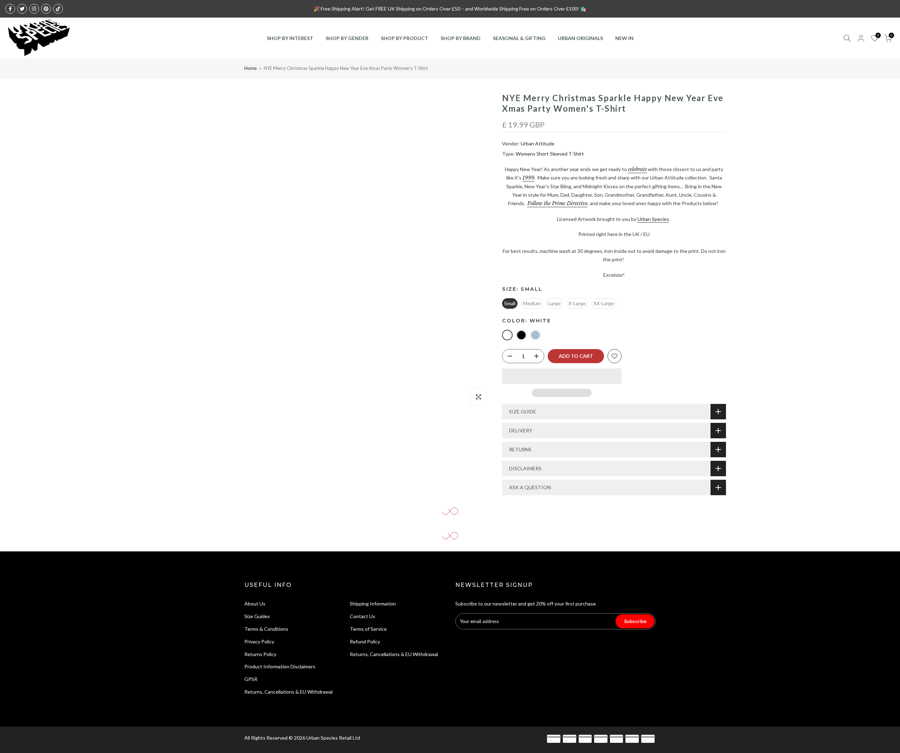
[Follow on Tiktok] (58, 9)
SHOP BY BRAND (461, 38)
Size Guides (257, 616)
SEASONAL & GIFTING (519, 38)
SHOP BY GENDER (347, 38)
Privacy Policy (259, 641)
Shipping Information (373, 604)
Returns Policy (260, 654)
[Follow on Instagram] (34, 9)
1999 (528, 178)
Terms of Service (368, 629)
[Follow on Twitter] (22, 9)
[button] (562, 376)
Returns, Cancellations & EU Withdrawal (288, 692)
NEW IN (624, 38)
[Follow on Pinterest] (46, 9)
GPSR (250, 679)
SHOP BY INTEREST (290, 38)
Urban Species (653, 219)
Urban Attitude (537, 143)
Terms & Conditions (266, 629)
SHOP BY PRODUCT (404, 38)
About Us (254, 604)
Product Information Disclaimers (279, 666)
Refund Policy (365, 641)
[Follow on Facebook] (10, 9)
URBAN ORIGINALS (580, 38)
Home (250, 68)
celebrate (637, 169)
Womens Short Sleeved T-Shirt (550, 154)
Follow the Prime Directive (557, 203)
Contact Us (362, 616)
